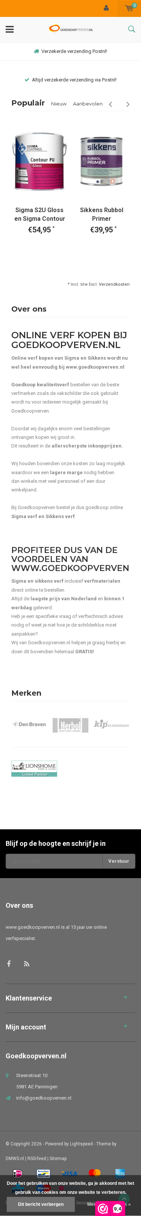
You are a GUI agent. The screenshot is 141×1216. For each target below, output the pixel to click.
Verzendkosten (114, 284)
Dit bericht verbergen (41, 1204)
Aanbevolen (88, 104)
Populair (28, 102)
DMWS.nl (15, 1158)
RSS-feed (36, 1158)
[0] (129, 8)
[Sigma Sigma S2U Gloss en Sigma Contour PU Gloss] (39, 161)
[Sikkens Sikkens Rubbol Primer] (101, 161)
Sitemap (58, 1158)
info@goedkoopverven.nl (43, 1098)
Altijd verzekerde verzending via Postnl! (74, 80)
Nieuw (59, 104)
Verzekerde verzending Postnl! (74, 51)
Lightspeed (81, 1144)
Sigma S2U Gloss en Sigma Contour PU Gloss (39, 214)
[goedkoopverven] (70, 769)
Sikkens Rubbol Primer (101, 214)
